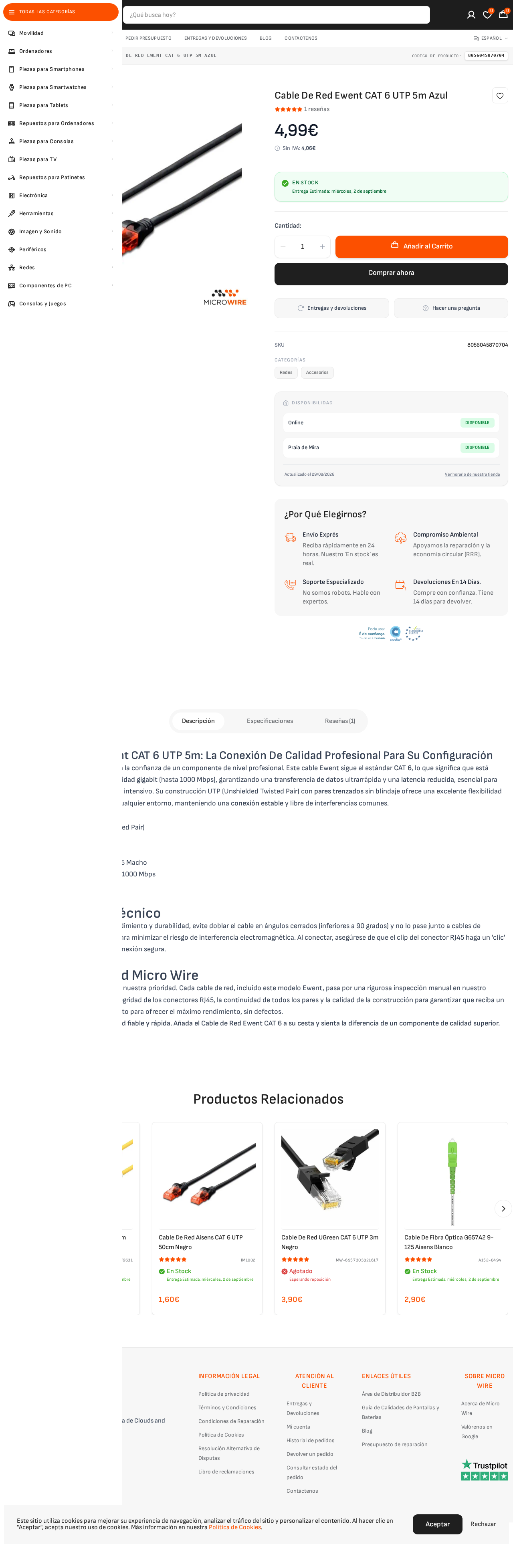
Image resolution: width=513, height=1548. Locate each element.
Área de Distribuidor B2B (391, 1394)
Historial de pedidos (311, 1440)
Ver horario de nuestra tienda (472, 474)
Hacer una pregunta (456, 308)
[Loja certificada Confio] (391, 634)
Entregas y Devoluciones (215, 38)
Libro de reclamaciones (226, 1471)
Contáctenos (301, 38)
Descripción (198, 721)
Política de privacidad (224, 1394)
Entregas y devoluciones (337, 308)
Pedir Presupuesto (148, 38)
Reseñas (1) (340, 721)
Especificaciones (270, 721)
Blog (266, 38)
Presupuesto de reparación (395, 1444)
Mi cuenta (298, 1426)
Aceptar (438, 1524)
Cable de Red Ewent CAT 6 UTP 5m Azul (162, 55)
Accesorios (317, 372)
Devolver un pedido (310, 1454)
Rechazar (483, 1524)
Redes (286, 372)
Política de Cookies (221, 1434)
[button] (503, 1208)
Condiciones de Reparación (231, 1421)
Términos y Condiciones (227, 1407)
